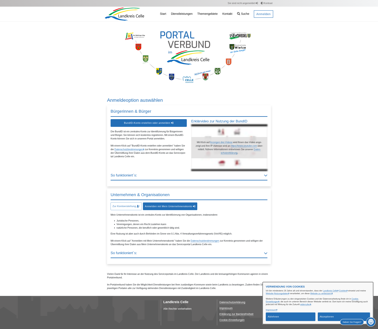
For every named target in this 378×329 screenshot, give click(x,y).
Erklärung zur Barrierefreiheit (236, 314)
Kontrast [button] (267, 3)
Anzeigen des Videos (221, 142)
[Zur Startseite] (124, 14)
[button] (243, 14)
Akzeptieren (327, 316)
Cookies (343, 290)
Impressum (271, 310)
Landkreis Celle (330, 290)
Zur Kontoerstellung (125, 206)
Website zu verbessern (321, 293)
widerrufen (305, 304)
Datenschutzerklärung (232, 302)
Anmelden (263, 14)
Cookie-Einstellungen (232, 320)
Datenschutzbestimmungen (128, 149)
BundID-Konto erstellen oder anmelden (147, 123)
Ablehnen (273, 316)
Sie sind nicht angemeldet (241, 3)
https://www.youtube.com (244, 146)
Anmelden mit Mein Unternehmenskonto (169, 206)
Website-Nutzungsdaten (277, 293)
